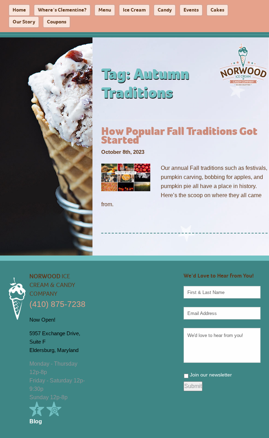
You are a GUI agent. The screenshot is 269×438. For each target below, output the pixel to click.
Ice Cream (134, 10)
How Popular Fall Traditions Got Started (179, 136)
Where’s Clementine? (62, 10)
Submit (193, 386)
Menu (104, 10)
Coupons (56, 22)
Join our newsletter (211, 375)
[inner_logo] (243, 64)
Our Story (24, 22)
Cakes (217, 10)
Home (19, 10)
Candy (165, 10)
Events (191, 10)
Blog (35, 421)
